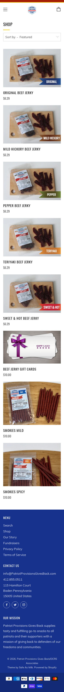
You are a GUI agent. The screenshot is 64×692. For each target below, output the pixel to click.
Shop (6, 531)
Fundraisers (11, 543)
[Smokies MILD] (32, 403)
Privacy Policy (12, 549)
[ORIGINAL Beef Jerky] (32, 68)
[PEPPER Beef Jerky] (32, 181)
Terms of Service (14, 555)
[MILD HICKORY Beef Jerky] (32, 124)
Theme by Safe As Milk (20, 667)
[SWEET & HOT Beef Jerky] (32, 293)
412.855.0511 (12, 579)
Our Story (10, 537)
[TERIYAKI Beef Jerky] (32, 237)
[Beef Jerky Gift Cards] (32, 347)
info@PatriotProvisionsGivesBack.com (29, 573)
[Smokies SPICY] (32, 464)
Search (8, 525)
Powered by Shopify (45, 667)
